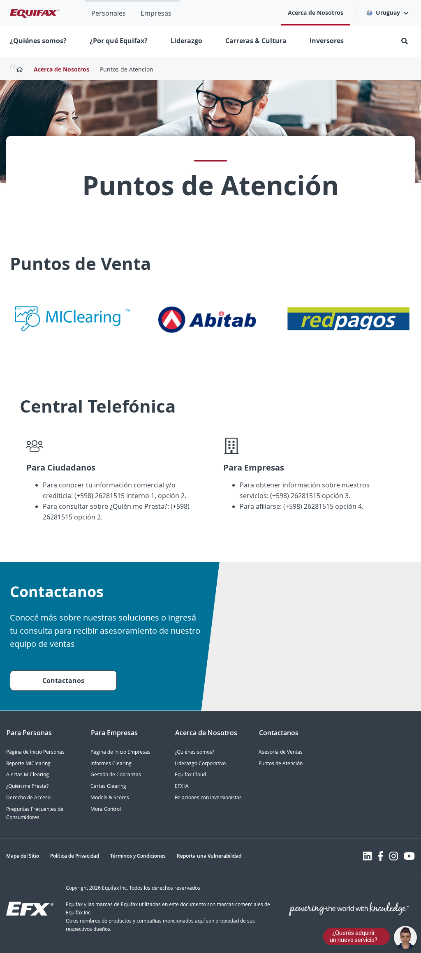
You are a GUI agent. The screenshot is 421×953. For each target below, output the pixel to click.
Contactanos (63, 680)
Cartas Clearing (108, 785)
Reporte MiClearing (28, 763)
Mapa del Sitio (22, 855)
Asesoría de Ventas (281, 751)
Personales (108, 13)
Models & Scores (109, 797)
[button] (387, 12)
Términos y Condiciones (138, 855)
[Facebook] (380, 856)
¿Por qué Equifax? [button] (119, 40)
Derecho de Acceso (28, 797)
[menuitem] (108, 12)
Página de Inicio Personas (35, 751)
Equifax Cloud (190, 774)
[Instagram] (393, 856)
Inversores (327, 40)
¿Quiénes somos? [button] (38, 40)
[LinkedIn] (367, 856)
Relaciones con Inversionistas (208, 797)
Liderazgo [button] (186, 40)
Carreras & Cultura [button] (256, 40)
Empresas (156, 13)
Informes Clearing (111, 763)
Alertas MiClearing (27, 774)
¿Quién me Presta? (27, 785)
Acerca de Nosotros (315, 12)
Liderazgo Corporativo (200, 763)
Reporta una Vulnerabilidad (209, 855)
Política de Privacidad (74, 855)
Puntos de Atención (281, 763)
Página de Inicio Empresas (120, 751)
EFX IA (182, 785)
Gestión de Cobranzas (115, 774)
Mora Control (105, 808)
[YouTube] (409, 856)
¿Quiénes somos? (194, 751)
